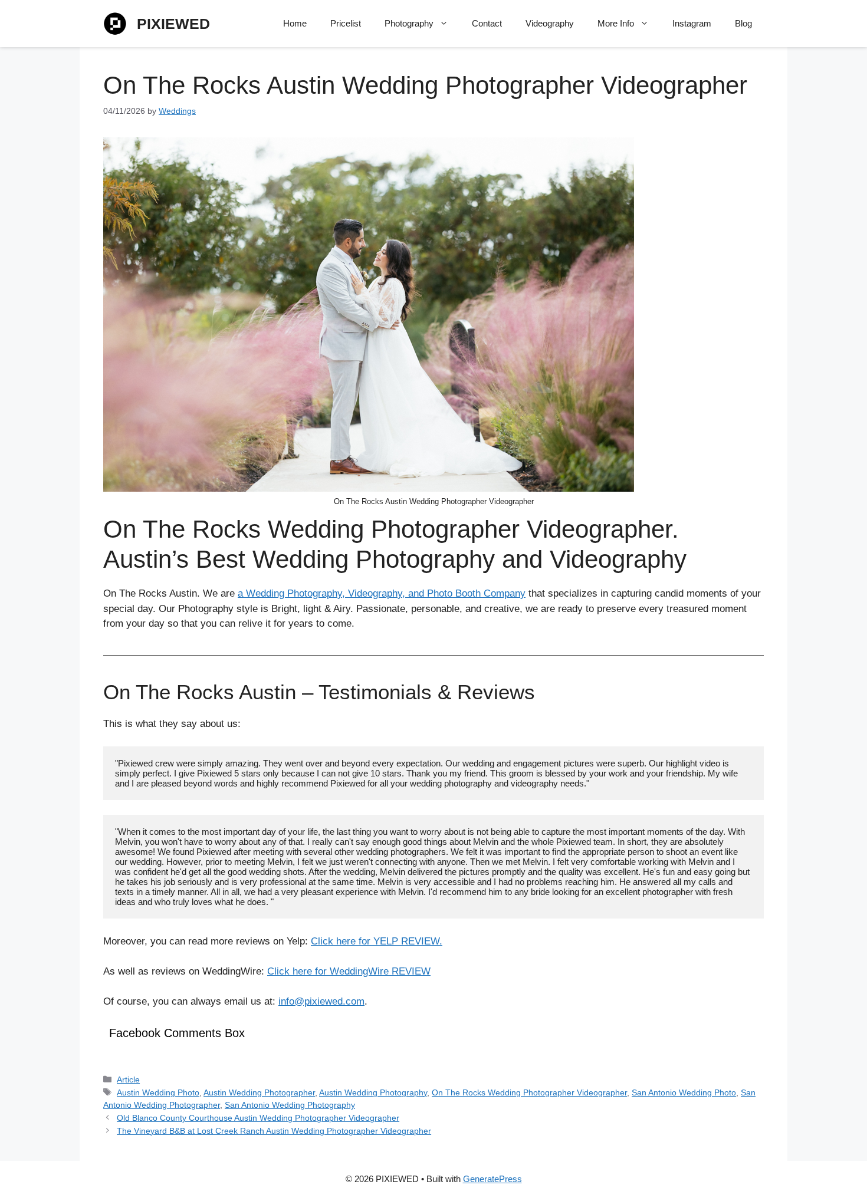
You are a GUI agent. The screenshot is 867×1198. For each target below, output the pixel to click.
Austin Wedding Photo (158, 1092)
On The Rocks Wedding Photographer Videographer (529, 1092)
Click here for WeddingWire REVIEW (349, 971)
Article (128, 1079)
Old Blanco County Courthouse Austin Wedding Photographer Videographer (258, 1118)
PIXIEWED (173, 23)
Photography (409, 23)
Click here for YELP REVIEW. (376, 941)
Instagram (691, 23)
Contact (487, 23)
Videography (550, 23)
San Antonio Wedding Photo (684, 1092)
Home (295, 23)
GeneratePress (492, 1179)
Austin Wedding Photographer (259, 1092)
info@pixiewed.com (321, 1001)
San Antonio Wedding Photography (290, 1105)
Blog (743, 23)
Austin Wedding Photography (373, 1092)
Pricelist (345, 23)
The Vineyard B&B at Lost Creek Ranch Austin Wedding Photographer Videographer (274, 1131)
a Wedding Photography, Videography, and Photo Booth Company (382, 593)
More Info (615, 23)
